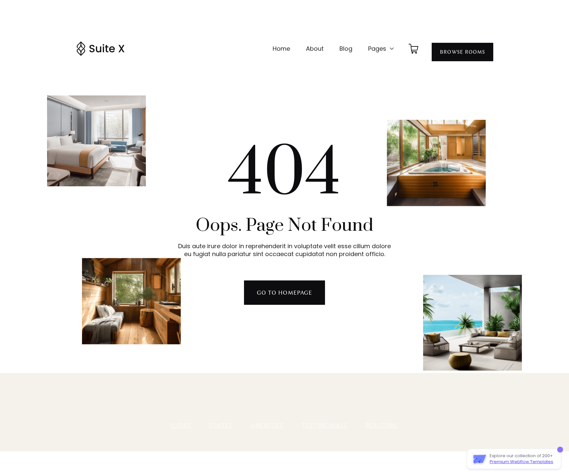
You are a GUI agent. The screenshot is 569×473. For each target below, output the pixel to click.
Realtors (382, 425)
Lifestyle (294, 395)
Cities (181, 425)
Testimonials (325, 425)
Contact (345, 395)
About (315, 48)
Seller (242, 395)
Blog (345, 48)
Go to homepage (284, 292)
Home (281, 48)
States (221, 425)
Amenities (267, 425)
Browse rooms (462, 52)
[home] (100, 48)
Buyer (219, 395)
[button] (381, 49)
